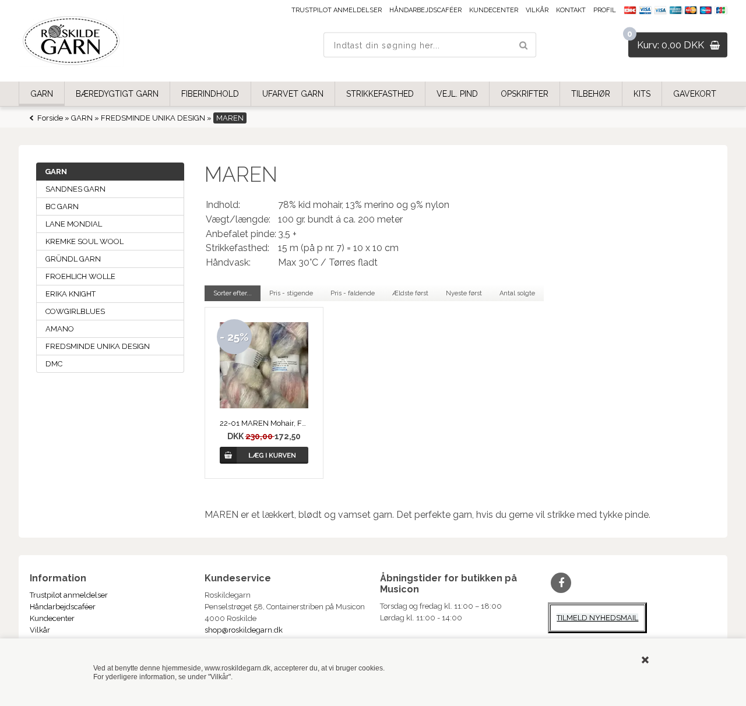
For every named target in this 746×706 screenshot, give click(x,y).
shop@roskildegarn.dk (244, 630)
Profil (604, 10)
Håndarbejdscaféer (425, 10)
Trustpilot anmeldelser (336, 10)
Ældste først (410, 293)
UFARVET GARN (292, 93)
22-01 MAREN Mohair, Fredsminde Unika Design (264, 423)
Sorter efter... (232, 293)
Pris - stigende (291, 293)
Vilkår (537, 10)
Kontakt (571, 10)
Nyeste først (464, 293)
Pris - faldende (352, 293)
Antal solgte (517, 293)
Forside (50, 118)
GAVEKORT (694, 93)
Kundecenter (493, 10)
